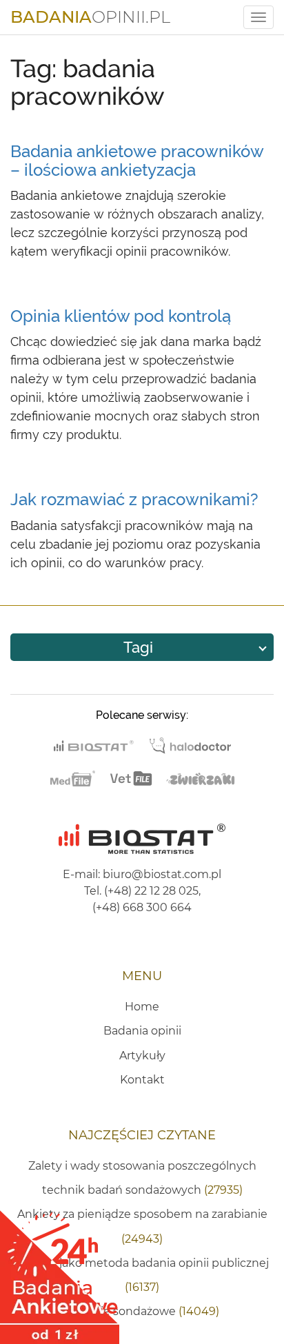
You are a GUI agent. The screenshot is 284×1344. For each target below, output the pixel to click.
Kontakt (142, 1079)
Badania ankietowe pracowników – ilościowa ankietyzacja (136, 160)
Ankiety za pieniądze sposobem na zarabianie (142, 1226)
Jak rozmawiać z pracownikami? (134, 499)
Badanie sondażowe (142, 1311)
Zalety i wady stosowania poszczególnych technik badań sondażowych (142, 1178)
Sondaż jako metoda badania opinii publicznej (142, 1275)
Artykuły (142, 1055)
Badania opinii (142, 1030)
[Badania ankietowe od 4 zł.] (59, 1272)
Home (142, 1006)
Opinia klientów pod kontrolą (120, 316)
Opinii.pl (90, 17)
